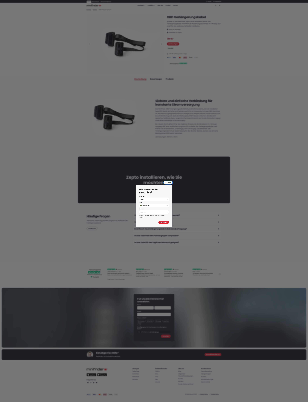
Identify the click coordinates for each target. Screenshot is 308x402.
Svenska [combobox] (142, 212)
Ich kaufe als (142, 196)
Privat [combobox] (142, 199)
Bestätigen (163, 222)
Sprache (141, 209)
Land (140, 202)
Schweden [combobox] (146, 206)
